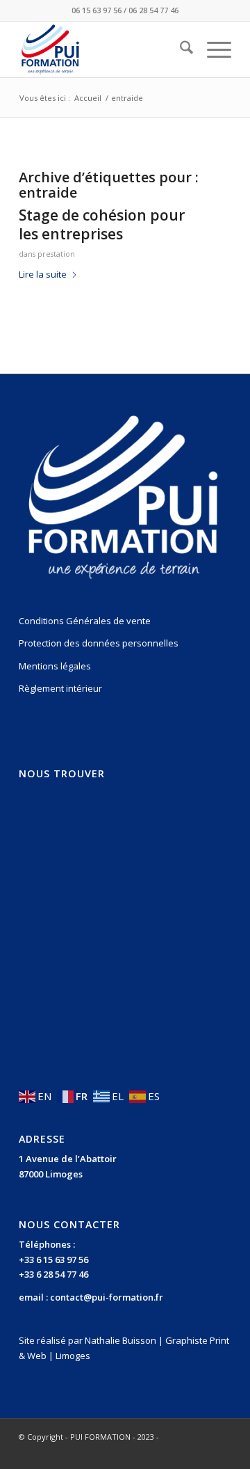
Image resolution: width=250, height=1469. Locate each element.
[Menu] (212, 49)
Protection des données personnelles (98, 643)
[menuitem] (179, 49)
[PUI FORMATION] (104, 49)
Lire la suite (43, 274)
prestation (56, 254)
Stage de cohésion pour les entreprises (102, 224)
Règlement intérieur (60, 688)
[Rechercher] (179, 49)
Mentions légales (55, 666)
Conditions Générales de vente (85, 620)
